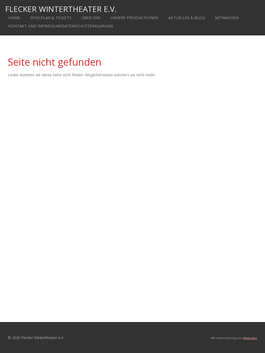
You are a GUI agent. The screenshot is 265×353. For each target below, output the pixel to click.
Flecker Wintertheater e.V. (60, 9)
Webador (250, 338)
